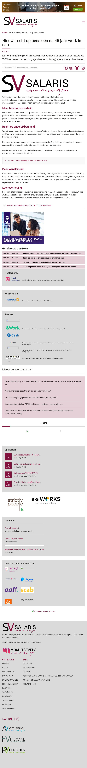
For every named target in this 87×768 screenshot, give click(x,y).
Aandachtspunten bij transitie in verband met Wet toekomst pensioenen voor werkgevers (46, 344)
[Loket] (13, 280)
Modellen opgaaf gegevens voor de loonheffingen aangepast (31, 397)
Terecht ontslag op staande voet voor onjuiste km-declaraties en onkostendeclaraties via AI (43, 383)
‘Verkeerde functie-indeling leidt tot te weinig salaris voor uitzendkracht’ (52, 253)
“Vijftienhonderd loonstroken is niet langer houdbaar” (28, 391)
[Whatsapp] (66, 68)
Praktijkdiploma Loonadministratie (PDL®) (32, 483)
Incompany (7, 676)
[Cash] (13, 329)
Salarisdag (7, 700)
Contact (27, 671)
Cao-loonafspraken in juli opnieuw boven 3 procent (44, 262)
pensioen (47, 205)
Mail (10, 719)
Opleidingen (8, 671)
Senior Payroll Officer (14, 530)
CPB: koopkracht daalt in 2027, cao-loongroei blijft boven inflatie (49, 267)
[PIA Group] (27, 576)
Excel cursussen (10, 684)
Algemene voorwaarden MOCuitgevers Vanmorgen (48, 676)
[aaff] (11, 587)
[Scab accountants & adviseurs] (27, 587)
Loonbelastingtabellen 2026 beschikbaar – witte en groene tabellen (34, 404)
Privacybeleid (29, 684)
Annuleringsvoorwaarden (36, 680)
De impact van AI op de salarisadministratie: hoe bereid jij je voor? (43, 322)
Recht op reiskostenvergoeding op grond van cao (43, 258)
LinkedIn (4, 719)
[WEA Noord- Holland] (27, 566)
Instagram (17, 719)
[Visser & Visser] (11, 576)
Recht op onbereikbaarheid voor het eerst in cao (26, 160)
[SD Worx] (13, 336)
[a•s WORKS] (13, 351)
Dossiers (6, 704)
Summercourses (10, 680)
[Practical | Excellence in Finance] (27, 599)
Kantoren (7, 696)
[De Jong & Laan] (11, 599)
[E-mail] (77, 68)
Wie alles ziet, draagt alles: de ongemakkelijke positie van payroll (42, 351)
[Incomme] (13, 300)
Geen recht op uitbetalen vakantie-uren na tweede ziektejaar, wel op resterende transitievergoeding (39, 412)
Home (4, 33)
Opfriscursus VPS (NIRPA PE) (26, 465)
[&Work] (13, 322)
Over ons (27, 663)
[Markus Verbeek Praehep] (12, 358)
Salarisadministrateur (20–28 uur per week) (23, 551)
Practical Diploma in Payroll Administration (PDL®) (35, 474)
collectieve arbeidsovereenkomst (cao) (24, 205)
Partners (7, 688)
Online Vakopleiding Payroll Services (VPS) (32, 456)
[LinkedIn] (71, 68)
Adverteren (29, 667)
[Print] (83, 68)
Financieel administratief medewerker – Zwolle (24, 541)
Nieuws (5, 51)
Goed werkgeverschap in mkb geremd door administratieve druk (43, 280)
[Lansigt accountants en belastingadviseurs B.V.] (11, 566)
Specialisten (8, 708)
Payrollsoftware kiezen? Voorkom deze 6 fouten (37, 301)
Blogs (5, 667)
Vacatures (7, 692)
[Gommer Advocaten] (13, 343)
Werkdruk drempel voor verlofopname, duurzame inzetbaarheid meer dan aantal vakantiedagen (48, 336)
